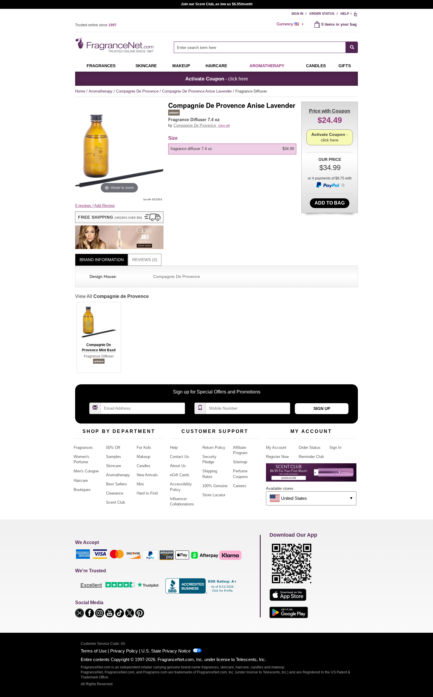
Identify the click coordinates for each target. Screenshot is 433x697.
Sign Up (321, 408)
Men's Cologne (86, 471)
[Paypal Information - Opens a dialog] (329, 185)
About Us (178, 466)
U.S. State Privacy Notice (166, 650)
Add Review (104, 205)
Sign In (297, 13)
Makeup (181, 65)
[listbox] (233, 149)
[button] (119, 217)
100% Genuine (214, 486)
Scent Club (115, 502)
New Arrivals (147, 475)
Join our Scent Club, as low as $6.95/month (216, 4)
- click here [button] (216, 79)
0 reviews (83, 205)
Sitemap (240, 462)
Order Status (321, 13)
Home (80, 91)
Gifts (344, 65)
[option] (232, 149)
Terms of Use (94, 650)
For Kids (144, 447)
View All (112, 296)
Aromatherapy (101, 91)
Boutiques (82, 489)
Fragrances (101, 65)
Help (345, 13)
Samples (113, 456)
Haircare (216, 65)
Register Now (277, 456)
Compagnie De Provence (138, 91)
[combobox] (266, 47)
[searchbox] (260, 47)
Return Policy (213, 447)
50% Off (113, 447)
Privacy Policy (124, 650)
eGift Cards (179, 475)
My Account (276, 447)
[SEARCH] (352, 47)
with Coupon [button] (329, 110)
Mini (140, 484)
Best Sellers (116, 484)
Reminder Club (311, 456)
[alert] (291, 24)
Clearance (114, 493)
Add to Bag (330, 202)
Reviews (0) (144, 259)
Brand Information (102, 259)
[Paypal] (150, 554)
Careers (239, 486)
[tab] (101, 260)
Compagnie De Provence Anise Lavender (197, 91)
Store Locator (213, 495)
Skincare (146, 65)
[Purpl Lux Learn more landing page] (311, 474)
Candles (144, 466)
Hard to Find (147, 493)
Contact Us (179, 456)
